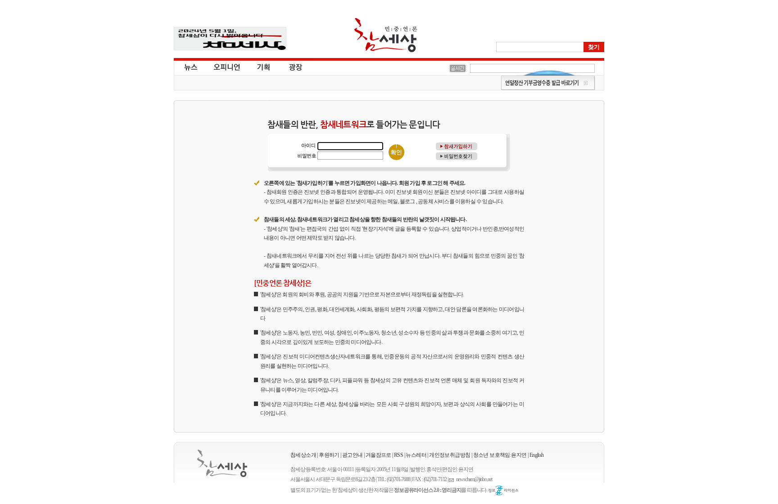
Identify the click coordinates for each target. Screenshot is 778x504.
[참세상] (222, 463)
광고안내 (352, 455)
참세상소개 (303, 455)
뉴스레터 (416, 455)
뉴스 (190, 66)
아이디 (306, 146)
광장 (289, 66)
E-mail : (452, 479)
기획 (264, 66)
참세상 (385, 35)
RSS (398, 455)
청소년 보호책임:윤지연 (500, 455)
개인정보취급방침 (449, 455)
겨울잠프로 (378, 455)
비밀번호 (306, 155)
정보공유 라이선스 (503, 490)
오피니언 (227, 66)
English (536, 455)
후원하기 (329, 455)
